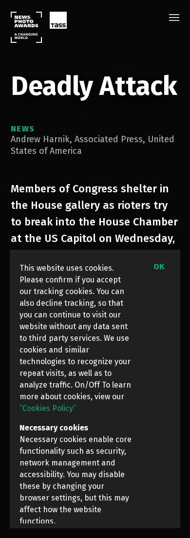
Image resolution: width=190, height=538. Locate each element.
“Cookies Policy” (47, 408)
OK (158, 266)
